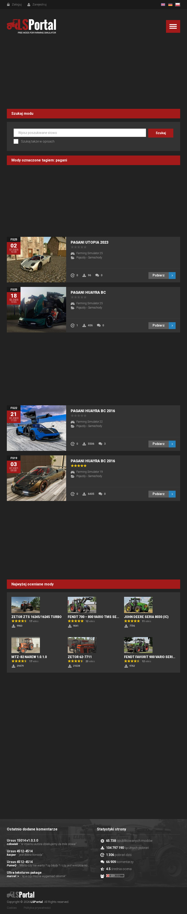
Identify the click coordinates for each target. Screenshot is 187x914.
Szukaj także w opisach (38, 141)
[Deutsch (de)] (170, 4)
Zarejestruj (39, 4)
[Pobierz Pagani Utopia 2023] (36, 259)
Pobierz (159, 275)
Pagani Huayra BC (88, 292)
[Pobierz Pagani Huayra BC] (36, 309)
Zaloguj (17, 4)
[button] (173, 26)
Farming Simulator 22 (89, 421)
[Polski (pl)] (177, 4)
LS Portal (31, 26)
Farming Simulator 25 (89, 253)
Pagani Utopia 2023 (89, 242)
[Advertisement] (93, 72)
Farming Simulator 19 (89, 471)
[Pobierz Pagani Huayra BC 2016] (36, 428)
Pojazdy (81, 257)
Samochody (95, 257)
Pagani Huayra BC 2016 (93, 411)
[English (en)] (163, 4)
